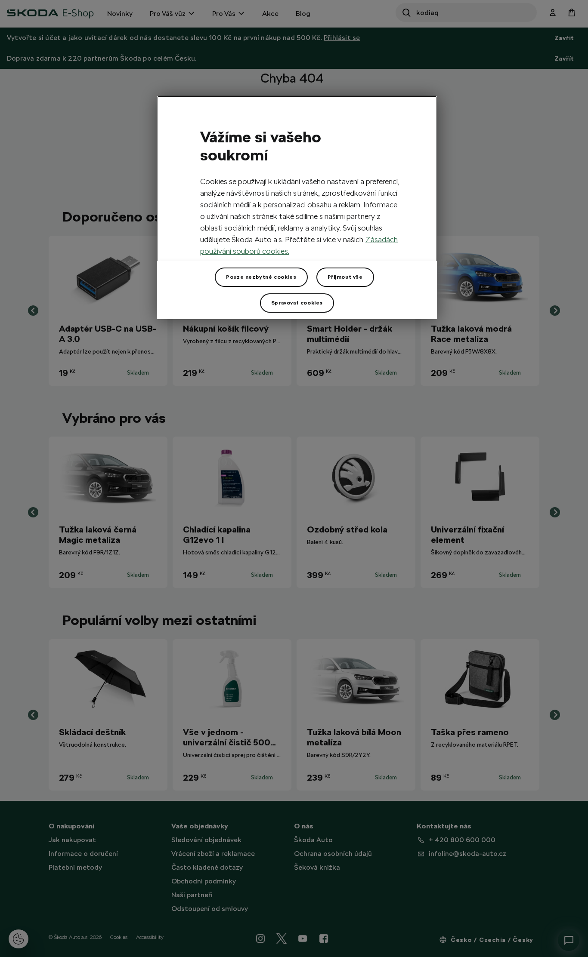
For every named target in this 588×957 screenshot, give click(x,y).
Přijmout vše (345, 277)
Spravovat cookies (297, 303)
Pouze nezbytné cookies (261, 277)
